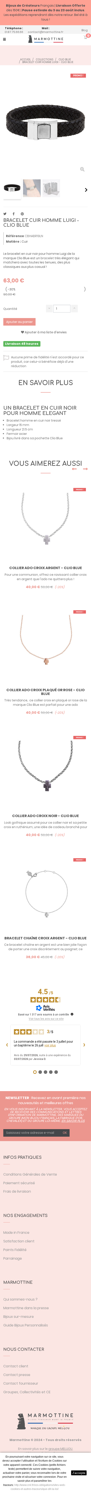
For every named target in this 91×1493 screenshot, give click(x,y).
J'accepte (78, 1473)
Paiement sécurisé (19, 1183)
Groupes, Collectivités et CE (27, 1392)
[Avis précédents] (7, 1045)
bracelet (48, 258)
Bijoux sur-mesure (18, 1316)
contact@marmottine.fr (45, 32)
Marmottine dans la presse (26, 1308)
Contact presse (16, 1374)
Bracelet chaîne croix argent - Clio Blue (45, 938)
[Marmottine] (45, 39)
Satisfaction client (18, 1241)
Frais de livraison (17, 1191)
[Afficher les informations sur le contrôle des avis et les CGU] (72, 1014)
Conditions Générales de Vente (30, 1174)
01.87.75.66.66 (14, 32)
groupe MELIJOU (60, 1449)
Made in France (16, 1232)
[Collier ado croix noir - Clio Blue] (45, 770)
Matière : (13, 241)
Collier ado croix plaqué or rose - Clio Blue (45, 692)
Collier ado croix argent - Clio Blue (45, 568)
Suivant (86, 190)
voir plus (50, 1045)
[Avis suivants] (84, 1045)
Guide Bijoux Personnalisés (25, 1325)
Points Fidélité (15, 1249)
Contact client (15, 1366)
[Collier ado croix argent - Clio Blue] (45, 522)
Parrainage (12, 1258)
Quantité (10, 309)
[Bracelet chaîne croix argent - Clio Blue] (45, 892)
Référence (15, 236)
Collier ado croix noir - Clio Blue (45, 816)
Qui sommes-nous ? (20, 1299)
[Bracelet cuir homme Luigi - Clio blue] (12, 188)
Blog (85, 30)
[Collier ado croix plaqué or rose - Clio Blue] (45, 644)
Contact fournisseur (20, 1383)
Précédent (5, 190)
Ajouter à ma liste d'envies (45, 332)
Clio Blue (56, 438)
